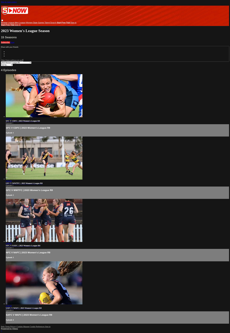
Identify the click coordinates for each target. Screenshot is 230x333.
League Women (26, 23)
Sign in (73, 23)
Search (53, 23)
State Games (39, 23)
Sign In (18, 25)
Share (12, 42)
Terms (7, 327)
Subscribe (5, 42)
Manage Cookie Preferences (34, 327)
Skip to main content (9, 2)
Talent (47, 23)
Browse (4, 23)
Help (3, 327)
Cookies (20, 327)
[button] (2, 20)
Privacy (13, 327)
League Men (13, 23)
